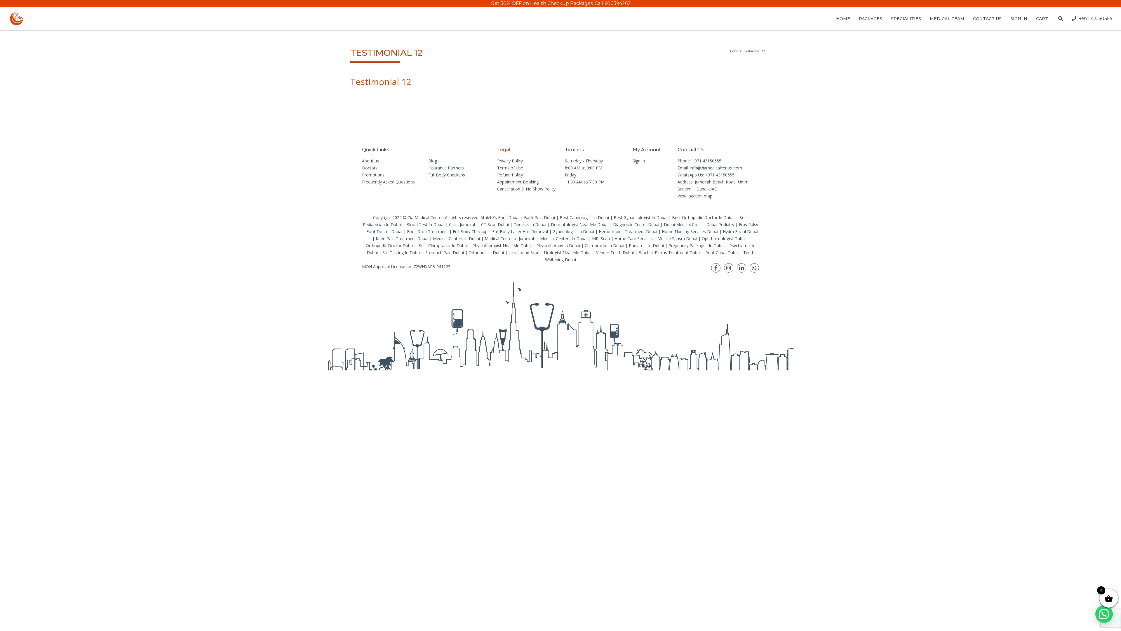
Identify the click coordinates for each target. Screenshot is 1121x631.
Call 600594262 (613, 3)
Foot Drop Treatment (427, 231)
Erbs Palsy (748, 224)
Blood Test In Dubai (425, 224)
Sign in (639, 161)
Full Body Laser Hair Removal (520, 231)
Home (843, 18)
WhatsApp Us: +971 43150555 (706, 175)
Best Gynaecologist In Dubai (640, 217)
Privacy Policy (510, 161)
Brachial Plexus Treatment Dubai (669, 252)
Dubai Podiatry (720, 224)
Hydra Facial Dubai (740, 231)
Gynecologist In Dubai (573, 231)
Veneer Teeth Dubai (615, 252)
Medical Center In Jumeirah (510, 238)
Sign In (1018, 18)
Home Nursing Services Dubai (690, 231)
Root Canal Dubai (722, 252)
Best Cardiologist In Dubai (584, 217)
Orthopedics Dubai (486, 252)
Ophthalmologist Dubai (724, 238)
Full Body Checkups (446, 175)
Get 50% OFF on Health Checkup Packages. (542, 3)
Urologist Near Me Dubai (567, 252)
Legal (503, 149)
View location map (695, 196)
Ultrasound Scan (524, 252)
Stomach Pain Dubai (444, 252)
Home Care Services (634, 238)
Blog (432, 161)
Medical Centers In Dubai (563, 238)
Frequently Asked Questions (388, 182)
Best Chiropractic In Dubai (443, 245)
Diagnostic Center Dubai (636, 224)
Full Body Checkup (470, 231)
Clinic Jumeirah (463, 224)
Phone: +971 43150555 (699, 161)
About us (370, 161)
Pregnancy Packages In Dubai (697, 245)
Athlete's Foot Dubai (500, 217)
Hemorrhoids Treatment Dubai (628, 231)
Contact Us (987, 18)
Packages (870, 18)
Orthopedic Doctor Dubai (390, 245)
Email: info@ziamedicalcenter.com (710, 168)
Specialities (906, 18)
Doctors (369, 168)
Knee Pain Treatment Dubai (402, 238)
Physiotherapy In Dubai (558, 245)
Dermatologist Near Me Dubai (579, 224)
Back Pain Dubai (539, 217)
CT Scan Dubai (495, 224)
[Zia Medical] (17, 19)
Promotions (373, 175)
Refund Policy (510, 175)
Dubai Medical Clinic (683, 224)
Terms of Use (510, 168)
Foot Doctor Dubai (384, 231)
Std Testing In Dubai (401, 252)
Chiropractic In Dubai (604, 245)
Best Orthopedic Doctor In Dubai (703, 217)
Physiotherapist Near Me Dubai (502, 245)
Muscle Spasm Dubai (677, 238)
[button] (1104, 614)
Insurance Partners (446, 168)
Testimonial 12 (755, 51)
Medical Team (947, 18)
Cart (1042, 18)
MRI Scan (601, 238)
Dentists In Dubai (529, 224)
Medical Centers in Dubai (456, 238)
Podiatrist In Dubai (646, 245)
